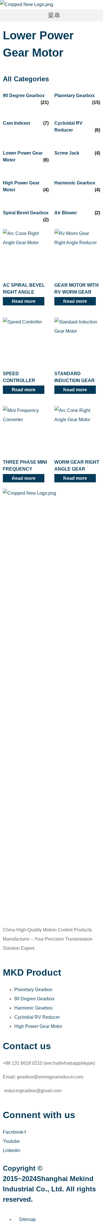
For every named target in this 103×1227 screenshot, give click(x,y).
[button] (51, 15)
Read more (23, 389)
